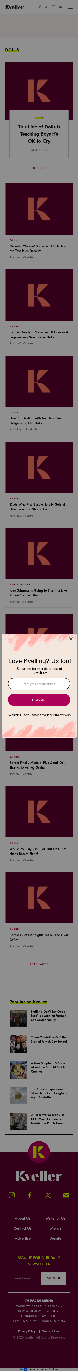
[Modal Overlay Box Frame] (39, 686)
